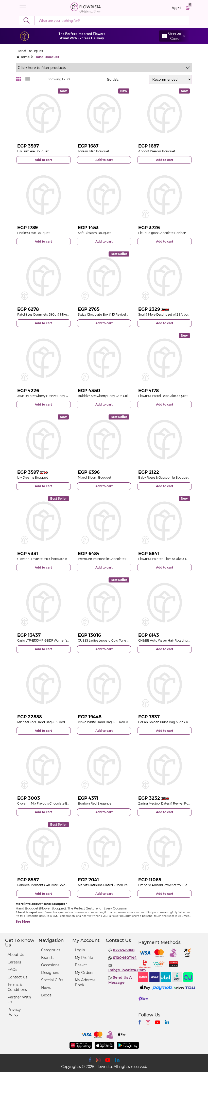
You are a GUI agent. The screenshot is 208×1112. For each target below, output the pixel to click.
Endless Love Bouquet (33, 233)
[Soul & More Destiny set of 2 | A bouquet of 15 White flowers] (164, 276)
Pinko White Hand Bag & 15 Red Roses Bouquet (113, 722)
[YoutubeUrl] (157, 1022)
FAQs (12, 969)
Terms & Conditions (17, 987)
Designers (50, 972)
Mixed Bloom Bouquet (94, 477)
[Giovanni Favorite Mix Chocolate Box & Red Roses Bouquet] (43, 521)
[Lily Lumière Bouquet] (43, 113)
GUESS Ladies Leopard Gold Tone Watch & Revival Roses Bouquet (126, 640)
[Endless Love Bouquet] (43, 195)
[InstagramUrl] (148, 1022)
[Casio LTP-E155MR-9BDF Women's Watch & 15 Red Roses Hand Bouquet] (43, 602)
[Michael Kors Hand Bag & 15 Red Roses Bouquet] (43, 684)
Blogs (46, 995)
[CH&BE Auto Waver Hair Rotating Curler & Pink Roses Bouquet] (164, 602)
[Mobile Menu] (24, 8)
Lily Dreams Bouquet (32, 477)
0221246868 (123, 950)
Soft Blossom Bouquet (94, 233)
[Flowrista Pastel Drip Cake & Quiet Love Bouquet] (164, 358)
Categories (50, 950)
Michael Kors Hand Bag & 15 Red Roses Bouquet (52, 722)
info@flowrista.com (127, 970)
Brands (47, 957)
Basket (81, 965)
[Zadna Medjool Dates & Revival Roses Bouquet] (164, 766)
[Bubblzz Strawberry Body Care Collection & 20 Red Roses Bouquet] (104, 358)
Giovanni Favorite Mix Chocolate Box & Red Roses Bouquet (60, 559)
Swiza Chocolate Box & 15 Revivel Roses (106, 314)
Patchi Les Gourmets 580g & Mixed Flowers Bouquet (56, 314)
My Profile (84, 957)
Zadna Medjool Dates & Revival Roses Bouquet (172, 803)
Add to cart (43, 160)
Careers (14, 962)
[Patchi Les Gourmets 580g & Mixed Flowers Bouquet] (43, 276)
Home (25, 57)
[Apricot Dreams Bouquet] (164, 113)
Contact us (17, 977)
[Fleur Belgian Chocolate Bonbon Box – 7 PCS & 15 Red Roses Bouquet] (164, 195)
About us (16, 954)
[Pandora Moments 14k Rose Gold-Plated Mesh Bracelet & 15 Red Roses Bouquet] (43, 847)
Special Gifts (52, 980)
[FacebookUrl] (139, 1022)
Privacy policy (14, 1012)
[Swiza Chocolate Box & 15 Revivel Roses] (104, 276)
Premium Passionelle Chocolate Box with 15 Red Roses (118, 559)
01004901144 (125, 957)
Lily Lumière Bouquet (33, 151)
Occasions (50, 965)
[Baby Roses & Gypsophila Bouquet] (164, 439)
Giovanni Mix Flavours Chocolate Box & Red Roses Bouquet (60, 803)
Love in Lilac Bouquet (93, 151)
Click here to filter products (42, 67)
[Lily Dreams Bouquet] (43, 439)
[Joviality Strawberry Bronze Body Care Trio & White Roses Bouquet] (43, 358)
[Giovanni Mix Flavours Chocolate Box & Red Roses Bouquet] (43, 766)
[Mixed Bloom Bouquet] (104, 439)
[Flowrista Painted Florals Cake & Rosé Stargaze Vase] (164, 521)
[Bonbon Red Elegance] (104, 766)
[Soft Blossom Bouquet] (104, 195)
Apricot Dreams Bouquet (156, 151)
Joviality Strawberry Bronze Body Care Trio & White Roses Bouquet (65, 396)
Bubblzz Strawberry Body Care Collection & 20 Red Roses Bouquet (126, 396)
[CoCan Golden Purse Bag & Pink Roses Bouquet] (164, 684)
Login (80, 950)
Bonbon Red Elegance (94, 803)
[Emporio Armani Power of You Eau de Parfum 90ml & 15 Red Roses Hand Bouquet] (164, 847)
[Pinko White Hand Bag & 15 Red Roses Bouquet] (104, 684)
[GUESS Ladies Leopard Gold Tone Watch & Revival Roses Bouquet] (104, 602)
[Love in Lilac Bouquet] (104, 113)
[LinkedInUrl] (167, 1022)
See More (23, 921)
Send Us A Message (120, 980)
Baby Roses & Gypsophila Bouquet (163, 477)
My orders (84, 972)
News (46, 987)
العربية (177, 8)
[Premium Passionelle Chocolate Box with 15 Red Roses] (104, 521)
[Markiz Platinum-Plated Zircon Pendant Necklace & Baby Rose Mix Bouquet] (104, 847)
